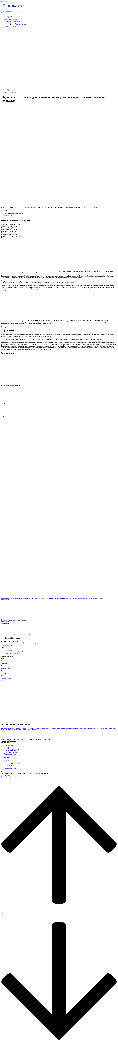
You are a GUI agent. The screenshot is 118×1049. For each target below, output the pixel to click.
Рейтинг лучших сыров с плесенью (40, 728)
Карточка (7, 28)
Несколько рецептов (7, 668)
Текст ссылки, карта (10, 754)
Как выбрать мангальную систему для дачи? (15, 728)
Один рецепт (5, 673)
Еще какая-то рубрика (15, 18)
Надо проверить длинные (12, 21)
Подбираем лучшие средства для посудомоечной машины (70, 728)
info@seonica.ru (11, 741)
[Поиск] (19, 11)
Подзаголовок (8, 215)
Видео (3, 658)
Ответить (17, 638)
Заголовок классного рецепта (13, 213)
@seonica (3, 741)
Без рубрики (8, 16)
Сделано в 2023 (6, 775)
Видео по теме (9, 217)
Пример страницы (10, 26)
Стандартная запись (10, 19)
